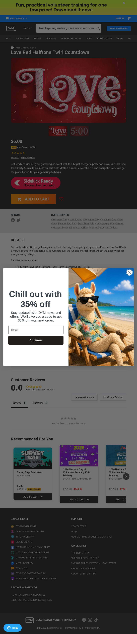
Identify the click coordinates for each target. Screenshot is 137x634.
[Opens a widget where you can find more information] (12, 628)
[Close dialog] (129, 272)
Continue (35, 340)
